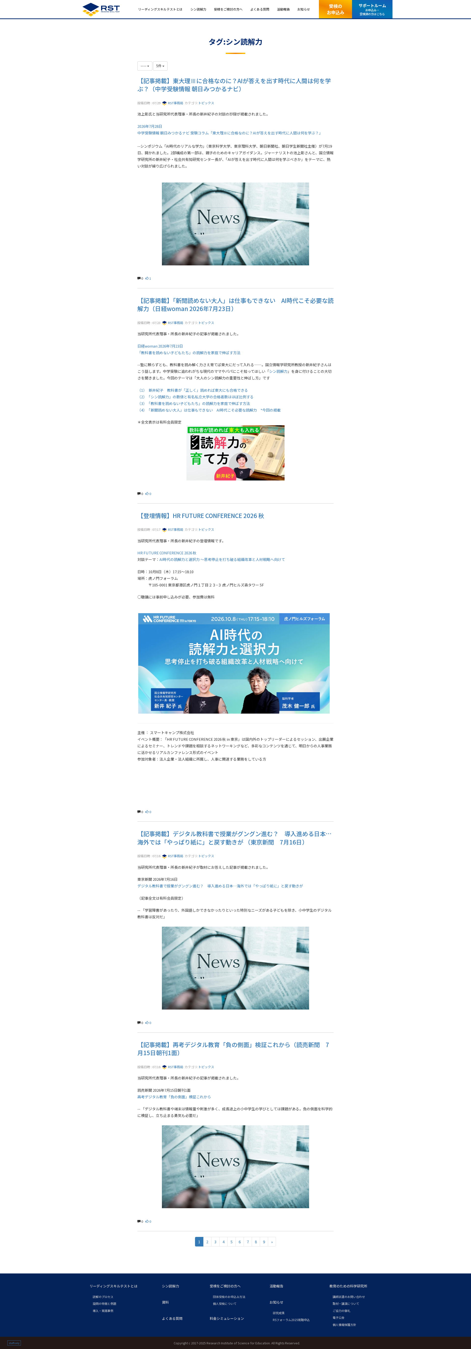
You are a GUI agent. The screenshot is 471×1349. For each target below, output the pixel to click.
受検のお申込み (335, 9)
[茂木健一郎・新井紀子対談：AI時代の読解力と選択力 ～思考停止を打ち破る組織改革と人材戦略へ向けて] (235, 665)
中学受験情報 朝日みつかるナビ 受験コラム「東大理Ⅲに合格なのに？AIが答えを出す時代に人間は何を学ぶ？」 (230, 132)
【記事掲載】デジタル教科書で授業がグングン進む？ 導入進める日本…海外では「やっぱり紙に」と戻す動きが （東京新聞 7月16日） (234, 837)
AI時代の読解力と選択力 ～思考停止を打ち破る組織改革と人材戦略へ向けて (222, 559)
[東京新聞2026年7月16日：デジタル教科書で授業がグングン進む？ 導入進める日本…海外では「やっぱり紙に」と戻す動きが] (235, 968)
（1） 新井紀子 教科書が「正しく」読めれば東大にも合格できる (192, 390)
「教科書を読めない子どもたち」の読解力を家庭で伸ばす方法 (188, 352)
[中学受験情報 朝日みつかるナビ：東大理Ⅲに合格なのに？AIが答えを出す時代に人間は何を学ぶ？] (235, 223)
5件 (159, 65)
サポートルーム (372, 9)
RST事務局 (175, 103)
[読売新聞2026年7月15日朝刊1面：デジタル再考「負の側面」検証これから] (235, 1166)
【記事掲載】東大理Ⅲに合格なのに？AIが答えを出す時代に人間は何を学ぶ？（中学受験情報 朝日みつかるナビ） (234, 84)
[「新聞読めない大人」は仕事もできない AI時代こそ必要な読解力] (235, 452)
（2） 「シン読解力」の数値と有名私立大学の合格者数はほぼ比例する (195, 396)
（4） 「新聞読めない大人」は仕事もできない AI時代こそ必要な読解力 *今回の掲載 (209, 410)
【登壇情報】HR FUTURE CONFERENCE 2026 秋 (200, 515)
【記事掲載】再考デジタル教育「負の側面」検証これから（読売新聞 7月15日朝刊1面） (233, 1048)
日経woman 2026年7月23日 (160, 346)
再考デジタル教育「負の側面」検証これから (174, 1096)
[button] (122, 1286)
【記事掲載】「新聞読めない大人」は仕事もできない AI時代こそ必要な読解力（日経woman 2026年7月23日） (235, 304)
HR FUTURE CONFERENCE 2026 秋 (166, 552)
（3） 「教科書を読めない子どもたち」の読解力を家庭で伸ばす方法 (193, 403)
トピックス (206, 103)
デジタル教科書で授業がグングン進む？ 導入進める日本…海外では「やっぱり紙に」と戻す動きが (220, 885)
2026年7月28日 (149, 126)
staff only (14, 1343)
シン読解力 (278, 371)
